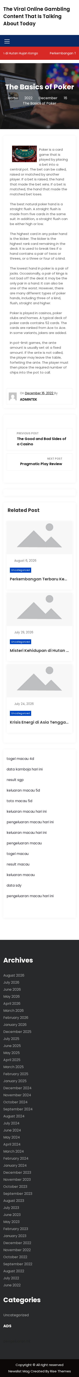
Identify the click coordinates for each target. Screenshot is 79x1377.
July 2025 (11, 1038)
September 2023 (17, 1193)
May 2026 (11, 996)
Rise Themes (60, 1371)
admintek (28, 399)
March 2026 (13, 1010)
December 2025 (17, 1031)
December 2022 (17, 1242)
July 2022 (11, 1278)
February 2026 (15, 1017)
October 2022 (15, 1257)
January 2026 (15, 1024)
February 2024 (16, 1158)
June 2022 (12, 1285)
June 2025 (12, 1045)
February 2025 (15, 1073)
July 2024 (11, 1123)
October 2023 (15, 1186)
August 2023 (13, 1200)
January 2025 (15, 1081)
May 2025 (11, 1052)
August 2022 (13, 1271)
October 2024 (15, 1102)
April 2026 (11, 1003)
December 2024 (17, 1088)
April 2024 (12, 1144)
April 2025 (11, 1059)
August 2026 (13, 975)
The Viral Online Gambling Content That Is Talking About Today (36, 16)
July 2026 (11, 982)
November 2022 (17, 1249)
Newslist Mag (19, 1371)
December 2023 (17, 1172)
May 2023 (11, 1221)
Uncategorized (20, 570)
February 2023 (15, 1228)
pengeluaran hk (17, 1341)
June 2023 (12, 1214)
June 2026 (12, 989)
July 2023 (11, 1207)
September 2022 (17, 1264)
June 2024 (12, 1130)
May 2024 (11, 1137)
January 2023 (14, 1235)
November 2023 (17, 1179)
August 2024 (14, 1116)
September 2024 (18, 1109)
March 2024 (13, 1151)
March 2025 (13, 1066)
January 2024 (15, 1165)
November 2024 (17, 1095)
